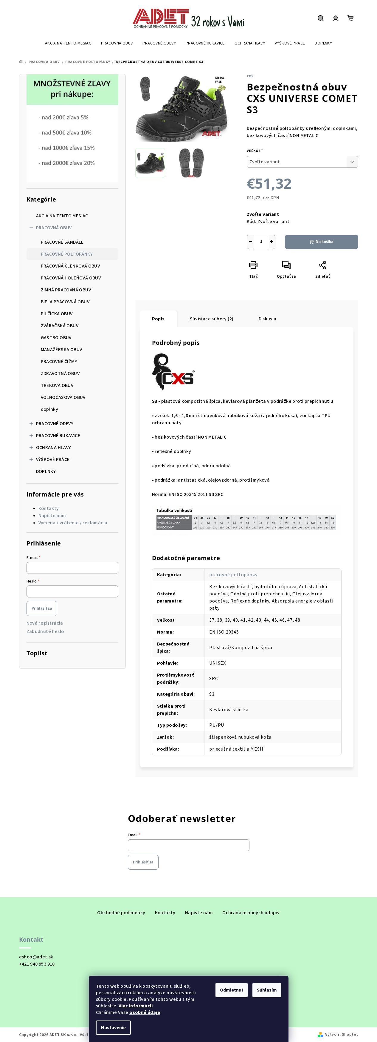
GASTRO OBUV (56, 337)
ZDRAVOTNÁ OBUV (60, 373)
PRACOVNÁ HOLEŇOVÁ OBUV (71, 278)
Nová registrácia (45, 623)
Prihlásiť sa (42, 608)
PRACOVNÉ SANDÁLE (62, 242)
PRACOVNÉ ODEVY (55, 423)
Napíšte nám (52, 515)
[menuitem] (68, 43)
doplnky (49, 409)
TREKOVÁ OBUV (57, 385)
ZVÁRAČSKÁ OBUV (60, 325)
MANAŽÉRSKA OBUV (61, 349)
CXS (250, 76)
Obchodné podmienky (121, 912)
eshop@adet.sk (36, 957)
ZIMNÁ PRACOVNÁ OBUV (66, 290)
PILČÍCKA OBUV (57, 314)
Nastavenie (113, 1027)
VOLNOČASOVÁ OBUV (63, 397)
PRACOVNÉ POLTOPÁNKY (67, 254)
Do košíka (324, 242)
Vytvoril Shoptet (341, 1035)
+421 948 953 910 (37, 964)
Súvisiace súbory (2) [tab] (212, 319)
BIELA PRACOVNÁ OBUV (65, 302)
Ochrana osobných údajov (251, 912)
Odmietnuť (231, 990)
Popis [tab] (158, 319)
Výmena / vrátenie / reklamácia (73, 523)
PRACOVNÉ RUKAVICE (58, 435)
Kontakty (48, 508)
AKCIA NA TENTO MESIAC (62, 216)
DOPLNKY (46, 471)
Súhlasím (267, 990)
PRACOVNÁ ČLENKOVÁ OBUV (70, 266)
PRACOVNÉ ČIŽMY (59, 361)
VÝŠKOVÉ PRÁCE (53, 459)
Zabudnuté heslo (45, 631)
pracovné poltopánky (233, 574)
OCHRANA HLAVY (53, 447)
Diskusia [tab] (268, 319)
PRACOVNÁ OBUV (54, 228)
